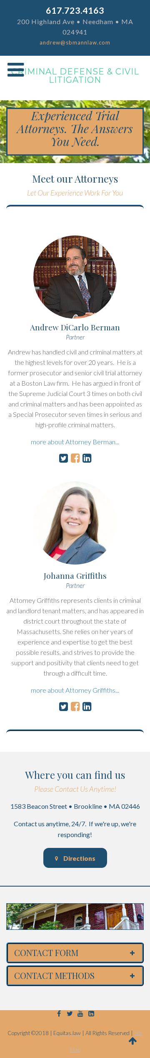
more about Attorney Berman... (75, 442)
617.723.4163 (75, 10)
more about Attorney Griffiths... (75, 690)
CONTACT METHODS (54, 975)
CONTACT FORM (46, 952)
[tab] (75, 952)
